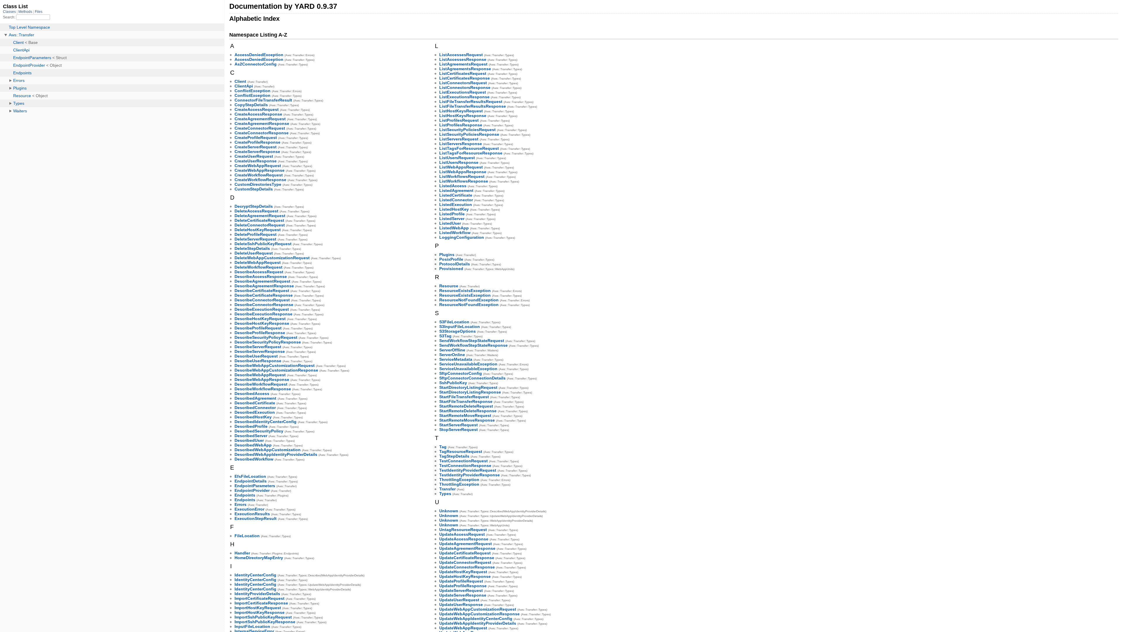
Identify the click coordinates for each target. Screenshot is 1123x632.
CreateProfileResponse (257, 142)
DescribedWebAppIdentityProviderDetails (276, 454)
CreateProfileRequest (256, 137)
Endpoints (245, 495)
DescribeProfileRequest (258, 328)
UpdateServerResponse (462, 595)
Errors (241, 504)
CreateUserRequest (254, 156)
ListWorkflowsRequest (462, 176)
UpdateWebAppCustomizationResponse (479, 614)
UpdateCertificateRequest (465, 553)
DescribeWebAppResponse (262, 379)
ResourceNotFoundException (469, 300)
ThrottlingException (459, 479)
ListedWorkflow (455, 232)
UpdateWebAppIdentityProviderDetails (477, 623)
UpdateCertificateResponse (466, 557)
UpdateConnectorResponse (467, 567)
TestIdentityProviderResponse (469, 475)
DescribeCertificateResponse (264, 295)
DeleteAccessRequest (256, 211)
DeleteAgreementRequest (260, 215)
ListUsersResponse (458, 162)
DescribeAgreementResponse (264, 286)
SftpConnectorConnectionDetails (472, 378)
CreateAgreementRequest (260, 118)
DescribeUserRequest (256, 356)
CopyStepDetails (251, 104)
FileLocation (247, 535)
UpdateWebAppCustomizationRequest (477, 609)
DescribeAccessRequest (259, 271)
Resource (448, 286)
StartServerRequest (458, 425)
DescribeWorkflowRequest (261, 384)
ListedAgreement (456, 190)
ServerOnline (452, 354)
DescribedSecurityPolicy (259, 431)
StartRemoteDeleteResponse (468, 410)
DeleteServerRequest (255, 239)
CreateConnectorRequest (260, 128)
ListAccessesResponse (462, 59)
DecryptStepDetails (254, 206)
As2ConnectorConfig (256, 64)
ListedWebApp (454, 228)
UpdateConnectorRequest (465, 562)
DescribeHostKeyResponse (262, 323)
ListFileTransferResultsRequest (470, 101)
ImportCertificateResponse (261, 603)
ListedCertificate (455, 195)
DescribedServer (251, 435)
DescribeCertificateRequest (262, 290)
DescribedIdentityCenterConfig (266, 421)
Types (445, 493)
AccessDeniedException (259, 54)
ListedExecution (455, 204)
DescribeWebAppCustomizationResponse (276, 370)
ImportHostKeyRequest (258, 607)
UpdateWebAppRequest (463, 628)
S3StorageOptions (457, 331)
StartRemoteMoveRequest (465, 415)
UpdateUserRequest (459, 599)
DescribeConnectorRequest (262, 300)
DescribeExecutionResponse (263, 314)
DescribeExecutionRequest (262, 309)
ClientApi (244, 86)
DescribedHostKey (253, 417)
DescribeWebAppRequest (260, 374)
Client (240, 81)
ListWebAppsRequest (461, 167)
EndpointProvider (252, 490)
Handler (242, 553)
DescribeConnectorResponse (264, 304)
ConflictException (253, 90)
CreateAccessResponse (258, 114)
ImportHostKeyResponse (260, 612)
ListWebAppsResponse (462, 171)
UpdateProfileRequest (461, 581)
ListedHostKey (454, 209)
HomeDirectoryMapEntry (259, 557)
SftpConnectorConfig (460, 373)
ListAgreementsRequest (463, 64)
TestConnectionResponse (465, 465)
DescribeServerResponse (260, 351)
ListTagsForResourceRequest (469, 148)
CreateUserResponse (256, 161)
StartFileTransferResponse (465, 401)
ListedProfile (452, 214)
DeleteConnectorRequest (260, 225)
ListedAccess (452, 185)
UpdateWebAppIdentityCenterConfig (475, 618)
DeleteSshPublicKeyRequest (263, 243)
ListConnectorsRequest (463, 82)
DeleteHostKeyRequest (258, 229)
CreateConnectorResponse (262, 132)
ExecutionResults (252, 513)
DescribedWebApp (253, 445)
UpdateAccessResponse (463, 539)
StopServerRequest (458, 429)
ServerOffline (452, 350)
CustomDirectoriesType (258, 184)
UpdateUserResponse (461, 604)
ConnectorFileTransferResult (263, 100)
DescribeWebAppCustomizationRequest (275, 365)
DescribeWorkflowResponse (263, 389)
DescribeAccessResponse (261, 276)
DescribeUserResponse (258, 360)
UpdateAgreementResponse (467, 548)
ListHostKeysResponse (462, 115)
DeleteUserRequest (254, 253)
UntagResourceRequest (463, 529)
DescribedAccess (252, 393)
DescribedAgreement (255, 398)
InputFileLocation (252, 626)
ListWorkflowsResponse (463, 181)
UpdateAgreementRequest (465, 543)
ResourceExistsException (465, 290)
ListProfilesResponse (460, 125)
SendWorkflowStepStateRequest (471, 340)
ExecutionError (249, 509)
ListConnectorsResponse (464, 87)
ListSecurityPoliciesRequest (467, 129)
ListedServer (451, 218)
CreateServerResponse (257, 151)
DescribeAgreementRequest (262, 281)
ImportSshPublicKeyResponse (265, 621)
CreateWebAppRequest (258, 165)
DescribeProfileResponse (260, 332)
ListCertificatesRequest (462, 73)
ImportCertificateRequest (260, 598)
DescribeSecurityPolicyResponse (268, 342)
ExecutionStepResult (256, 518)
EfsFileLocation (250, 476)
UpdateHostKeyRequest (463, 571)
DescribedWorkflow (254, 459)
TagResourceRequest (460, 451)
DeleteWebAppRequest (258, 262)
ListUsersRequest (457, 157)
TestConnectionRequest (463, 460)
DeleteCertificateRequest (259, 220)
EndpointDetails (251, 481)
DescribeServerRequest (258, 346)
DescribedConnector (255, 407)
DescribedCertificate (255, 403)
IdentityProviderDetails (257, 593)
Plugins (446, 254)
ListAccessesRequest (461, 54)
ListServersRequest (458, 139)
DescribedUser (249, 440)
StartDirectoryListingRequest (468, 387)
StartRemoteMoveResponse (467, 420)
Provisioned (451, 268)
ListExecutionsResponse (464, 97)
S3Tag (445, 336)
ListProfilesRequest (459, 120)
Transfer (447, 489)
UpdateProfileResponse (463, 585)
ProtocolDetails (454, 264)
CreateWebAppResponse (260, 170)
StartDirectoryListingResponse (470, 392)
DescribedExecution (255, 412)
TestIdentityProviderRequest (467, 470)
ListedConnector (456, 199)
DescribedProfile (251, 426)
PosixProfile (451, 259)
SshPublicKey (453, 382)
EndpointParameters (255, 485)
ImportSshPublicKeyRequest (263, 617)
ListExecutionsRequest (462, 92)
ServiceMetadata (455, 359)
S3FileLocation (454, 322)
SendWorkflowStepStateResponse (473, 345)
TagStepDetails (454, 456)
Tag (443, 446)
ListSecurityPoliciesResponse (469, 134)
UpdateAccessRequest (462, 534)
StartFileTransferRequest (464, 396)
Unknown (448, 511)
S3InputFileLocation (459, 326)
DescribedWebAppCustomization (268, 449)
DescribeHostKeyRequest (260, 318)
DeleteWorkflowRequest (259, 267)
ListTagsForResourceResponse (470, 153)
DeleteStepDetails (252, 248)
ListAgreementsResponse (465, 68)
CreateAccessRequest (257, 109)
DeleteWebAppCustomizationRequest (272, 257)
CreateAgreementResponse (262, 123)
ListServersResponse (460, 143)
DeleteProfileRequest (256, 234)
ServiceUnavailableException (468, 364)
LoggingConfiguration (461, 237)
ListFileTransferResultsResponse (472, 106)
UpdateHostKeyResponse (465, 576)
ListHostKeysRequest (461, 111)
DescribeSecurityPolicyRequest (266, 337)
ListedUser (450, 223)
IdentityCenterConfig (255, 575)
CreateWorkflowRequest (259, 175)
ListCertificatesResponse (464, 78)
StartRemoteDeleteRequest (466, 406)
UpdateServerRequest (461, 590)
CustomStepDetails (254, 189)
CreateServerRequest (256, 147)
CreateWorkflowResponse (260, 179)
